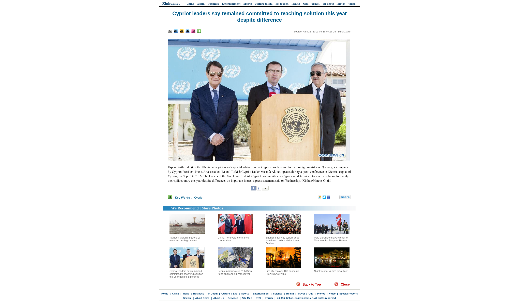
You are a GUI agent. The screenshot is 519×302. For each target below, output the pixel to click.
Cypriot (198, 197)
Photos (321, 293)
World (186, 293)
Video (332, 293)
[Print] (182, 31)
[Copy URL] (188, 31)
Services (233, 298)
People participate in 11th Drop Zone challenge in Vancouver (235, 272)
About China (202, 298)
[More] (199, 31)
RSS (258, 298)
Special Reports (348, 293)
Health (290, 293)
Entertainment (261, 293)
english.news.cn (304, 298)
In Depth (213, 293)
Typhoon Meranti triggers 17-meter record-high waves (185, 239)
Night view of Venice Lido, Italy (330, 271)
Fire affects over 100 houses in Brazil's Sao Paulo (282, 272)
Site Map (247, 298)
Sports (245, 293)
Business (198, 293)
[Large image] (193, 31)
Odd (311, 293)
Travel (301, 293)
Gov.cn (187, 298)
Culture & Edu (229, 293)
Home (164, 293)
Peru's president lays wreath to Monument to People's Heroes (331, 239)
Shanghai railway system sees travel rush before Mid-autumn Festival (282, 240)
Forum (269, 298)
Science (277, 293)
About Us (218, 298)
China (175, 293)
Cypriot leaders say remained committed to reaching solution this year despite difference (186, 274)
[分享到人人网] (337, 197)
